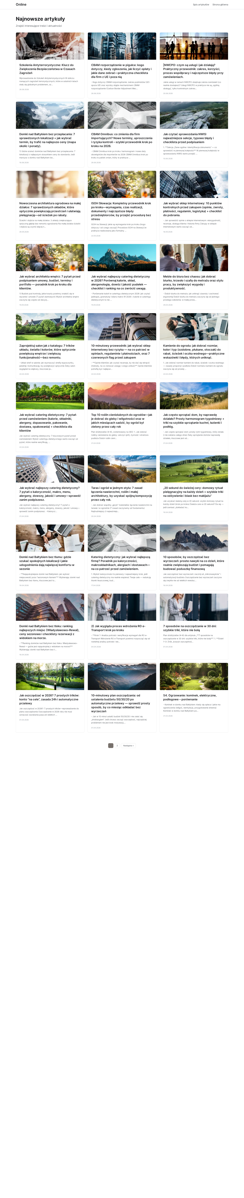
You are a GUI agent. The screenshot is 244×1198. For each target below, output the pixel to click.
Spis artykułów (201, 4)
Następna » (128, 745)
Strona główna (220, 4)
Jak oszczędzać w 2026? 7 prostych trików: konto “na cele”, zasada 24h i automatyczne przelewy (49, 699)
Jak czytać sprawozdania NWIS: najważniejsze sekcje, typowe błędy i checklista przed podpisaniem (188, 138)
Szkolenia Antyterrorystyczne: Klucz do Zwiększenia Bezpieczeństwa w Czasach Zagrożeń (47, 69)
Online (21, 4)
